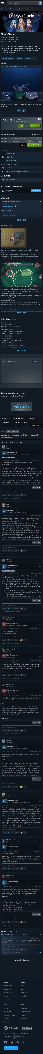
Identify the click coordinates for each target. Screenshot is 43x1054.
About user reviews (7, 396)
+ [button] (35, 58)
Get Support (24, 1015)
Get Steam (24, 1008)
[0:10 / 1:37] (21, 79)
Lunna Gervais (10, 649)
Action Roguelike (8, 58)
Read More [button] (36, 487)
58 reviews (18, 842)
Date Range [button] (5, 422)
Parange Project (13, 37)
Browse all (36, 134)
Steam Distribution (10, 996)
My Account (24, 1018)
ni (7, 446)
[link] (24, 126)
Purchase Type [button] (18, 418)
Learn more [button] (36, 191)
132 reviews (9, 742)
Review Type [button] (6, 418)
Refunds (6, 1022)
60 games (9, 796)
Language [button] (31, 418)
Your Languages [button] (11, 431)
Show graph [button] (35, 425)
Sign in (3, 104)
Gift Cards (7, 999)
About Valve (24, 985)
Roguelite (28, 58)
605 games (9, 842)
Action (19, 58)
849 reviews (9, 686)
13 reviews (9, 506)
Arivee (8, 559)
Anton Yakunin (11, 794)
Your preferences (19, 396)
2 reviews (8, 877)
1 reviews (16, 796)
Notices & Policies (9, 1015)
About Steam (8, 985)
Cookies (6, 1018)
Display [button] (26, 422)
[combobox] (23, 3)
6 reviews (8, 651)
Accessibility (8, 1011)
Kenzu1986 (10, 875)
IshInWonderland (11, 840)
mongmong (10, 617)
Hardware (24, 992)
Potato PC (9, 684)
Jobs (22, 989)
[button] (4, 9)
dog (7, 504)
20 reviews (9, 561)
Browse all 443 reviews (22, 960)
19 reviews (9, 448)
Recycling (24, 996)
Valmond (9, 740)
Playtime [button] (16, 422)
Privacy (6, 1008)
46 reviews (9, 619)
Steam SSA (7, 989)
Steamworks (8, 992)
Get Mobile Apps (11, 1048)
